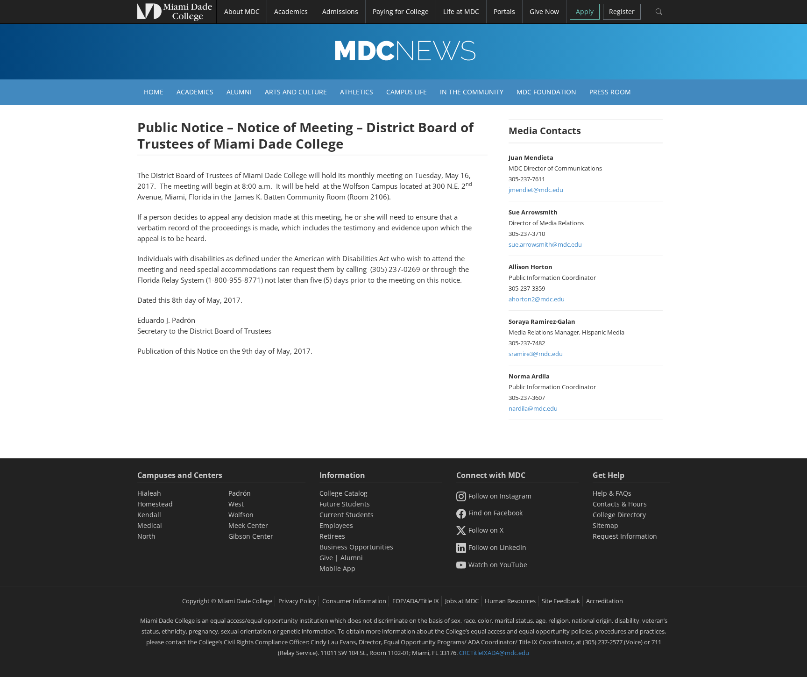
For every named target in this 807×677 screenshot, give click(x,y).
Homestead (155, 503)
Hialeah (149, 493)
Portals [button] (504, 11)
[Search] (659, 12)
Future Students (344, 503)
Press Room (610, 91)
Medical (149, 525)
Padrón (239, 493)
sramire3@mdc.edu (536, 353)
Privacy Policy (297, 601)
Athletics (356, 91)
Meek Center (248, 525)
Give (326, 557)
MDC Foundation (546, 91)
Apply (585, 11)
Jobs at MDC (462, 601)
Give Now (544, 11)
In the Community (471, 91)
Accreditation (604, 601)
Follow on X (485, 530)
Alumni (239, 91)
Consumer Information (354, 601)
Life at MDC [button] (461, 11)
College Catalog (343, 493)
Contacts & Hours (620, 503)
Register (622, 11)
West (236, 503)
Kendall (149, 514)
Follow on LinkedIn (497, 547)
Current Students (346, 514)
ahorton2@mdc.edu (537, 299)
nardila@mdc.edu (533, 408)
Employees (336, 525)
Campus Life (406, 91)
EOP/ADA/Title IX (415, 601)
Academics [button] (291, 11)
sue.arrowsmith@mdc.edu (545, 244)
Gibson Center (250, 536)
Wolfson (241, 514)
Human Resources (510, 601)
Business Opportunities (356, 546)
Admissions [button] (340, 11)
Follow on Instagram (499, 496)
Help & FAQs (612, 493)
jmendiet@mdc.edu (536, 189)
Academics (195, 91)
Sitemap (605, 525)
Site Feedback (561, 601)
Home (153, 91)
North (146, 536)
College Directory (619, 514)
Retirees (332, 536)
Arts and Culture (296, 91)
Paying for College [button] (401, 11)
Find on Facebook (495, 512)
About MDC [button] (242, 11)
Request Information (625, 536)
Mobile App (337, 568)
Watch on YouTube (497, 564)
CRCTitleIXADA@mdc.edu (494, 652)
